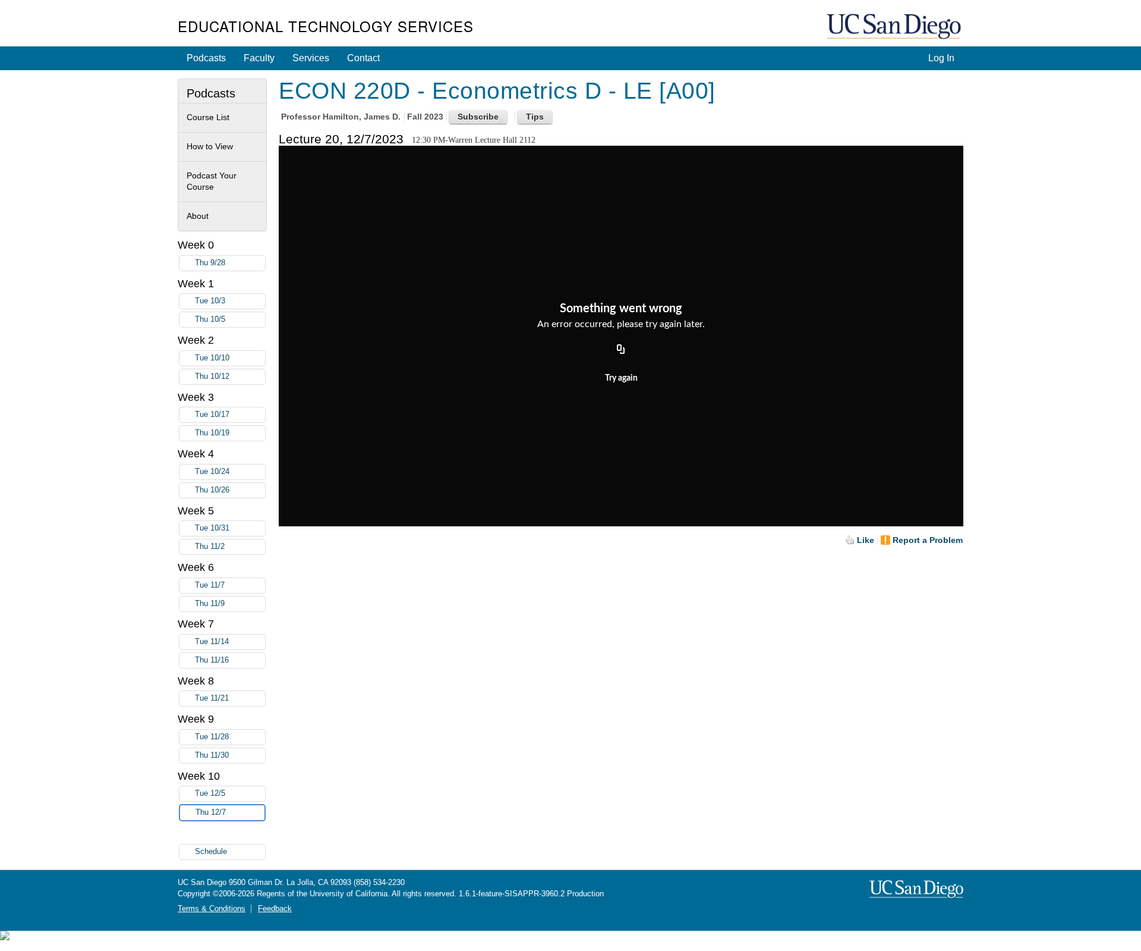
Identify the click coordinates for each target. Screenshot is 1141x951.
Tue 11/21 (212, 698)
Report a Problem (928, 540)
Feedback (275, 909)
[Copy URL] (621, 349)
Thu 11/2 (210, 546)
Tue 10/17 (212, 414)
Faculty (259, 58)
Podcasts (206, 58)
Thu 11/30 (212, 755)
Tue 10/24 (212, 471)
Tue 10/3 (210, 301)
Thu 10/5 (210, 319)
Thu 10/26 (212, 490)
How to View (210, 146)
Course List (208, 117)
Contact (363, 58)
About (198, 216)
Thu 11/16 (212, 660)
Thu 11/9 (210, 604)
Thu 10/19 (212, 433)
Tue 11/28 (212, 737)
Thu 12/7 (211, 812)
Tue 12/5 (210, 793)
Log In (941, 58)
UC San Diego (895, 27)
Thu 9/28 (210, 263)
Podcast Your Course (212, 181)
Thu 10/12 (212, 376)
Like (865, 540)
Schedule (211, 852)
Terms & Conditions (211, 909)
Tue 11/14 (212, 642)
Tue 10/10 (212, 358)
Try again (621, 378)
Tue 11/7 (210, 585)
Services (310, 58)
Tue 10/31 (212, 528)
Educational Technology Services (326, 25)
